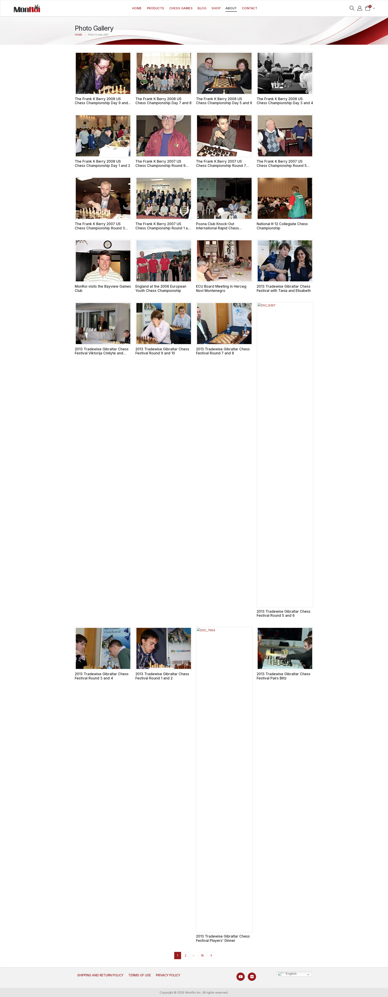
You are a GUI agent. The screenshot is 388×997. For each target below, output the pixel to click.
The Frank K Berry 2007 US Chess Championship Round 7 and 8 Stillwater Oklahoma (221, 165)
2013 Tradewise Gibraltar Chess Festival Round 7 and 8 (223, 351)
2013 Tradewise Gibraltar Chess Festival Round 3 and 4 (102, 676)
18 (202, 955)
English (291, 973)
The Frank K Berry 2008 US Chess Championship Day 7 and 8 (163, 101)
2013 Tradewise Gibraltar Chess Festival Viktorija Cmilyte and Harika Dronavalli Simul (102, 353)
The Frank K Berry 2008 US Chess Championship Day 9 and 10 (101, 103)
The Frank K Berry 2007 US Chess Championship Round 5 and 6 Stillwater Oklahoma (282, 165)
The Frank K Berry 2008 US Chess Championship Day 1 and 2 (102, 163)
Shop (216, 8)
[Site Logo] (27, 8)
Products (155, 8)
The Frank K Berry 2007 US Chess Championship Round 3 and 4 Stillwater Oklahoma (100, 228)
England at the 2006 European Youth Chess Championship (160, 288)
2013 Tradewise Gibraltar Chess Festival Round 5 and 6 (283, 613)
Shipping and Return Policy (100, 975)
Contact (249, 8)
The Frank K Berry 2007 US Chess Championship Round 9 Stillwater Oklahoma (160, 165)
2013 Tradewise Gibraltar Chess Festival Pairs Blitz (283, 676)
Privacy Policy (168, 975)
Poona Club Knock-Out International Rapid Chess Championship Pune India (217, 228)
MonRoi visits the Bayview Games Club (103, 288)
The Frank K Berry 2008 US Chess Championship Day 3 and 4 (285, 101)
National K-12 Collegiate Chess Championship (282, 226)
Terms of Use (139, 975)
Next (211, 955)
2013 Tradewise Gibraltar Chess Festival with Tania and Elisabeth (284, 288)
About (231, 8)
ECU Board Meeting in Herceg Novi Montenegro (221, 288)
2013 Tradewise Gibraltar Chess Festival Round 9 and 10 (162, 351)
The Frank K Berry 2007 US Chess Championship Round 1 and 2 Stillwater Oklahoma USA (163, 228)
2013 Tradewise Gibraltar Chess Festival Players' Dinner (223, 938)
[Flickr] (252, 977)
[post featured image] (103, 73)
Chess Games (181, 8)
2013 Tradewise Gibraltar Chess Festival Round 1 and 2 (162, 676)
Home (137, 8)
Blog (202, 8)
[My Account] (360, 8)
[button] (352, 8)
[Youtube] (240, 977)
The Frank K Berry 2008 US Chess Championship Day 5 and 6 (224, 101)
